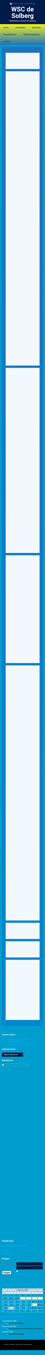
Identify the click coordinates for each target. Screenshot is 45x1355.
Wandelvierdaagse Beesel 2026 (23, 1044)
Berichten (36, 28)
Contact (6, 41)
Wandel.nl (5, 1249)
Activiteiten (20, 28)
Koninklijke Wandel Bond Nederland (15, 1245)
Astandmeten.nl (8, 1253)
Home (6, 28)
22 (34, 1305)
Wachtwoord (7, 1267)
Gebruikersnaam (8, 1264)
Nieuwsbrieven (9, 34)
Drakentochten (17, 1042)
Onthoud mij (23, 1271)
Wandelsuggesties (31, 34)
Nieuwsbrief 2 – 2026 (19, 1039)
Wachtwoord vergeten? (25, 1274)
